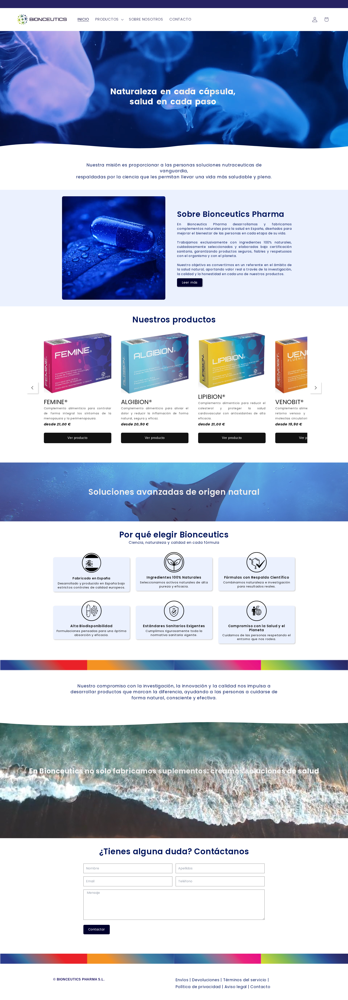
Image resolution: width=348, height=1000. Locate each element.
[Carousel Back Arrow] (32, 387)
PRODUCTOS (107, 19)
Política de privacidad (198, 987)
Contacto (260, 987)
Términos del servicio (244, 980)
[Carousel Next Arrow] (315, 387)
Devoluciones (205, 980)
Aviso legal (236, 987)
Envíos (182, 980)
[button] (109, 19)
